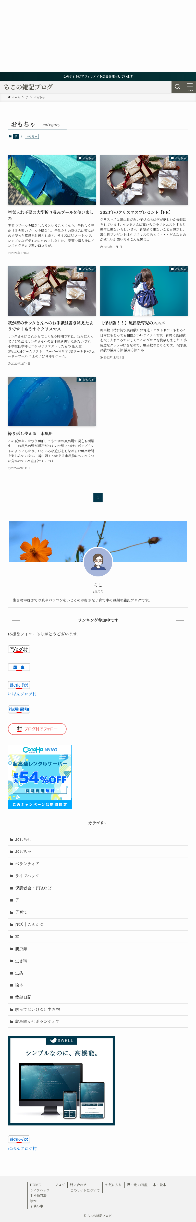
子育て (21, 912)
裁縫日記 (23, 997)
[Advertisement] (98, 36)
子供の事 (36, 1206)
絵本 (19, 985)
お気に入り (113, 1184)
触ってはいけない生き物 (37, 1009)
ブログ (60, 1184)
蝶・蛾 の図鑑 (137, 1184)
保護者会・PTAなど (33, 888)
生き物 (21, 961)
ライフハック (27, 876)
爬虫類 (21, 949)
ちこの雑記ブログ (28, 87)
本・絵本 (159, 1184)
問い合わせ (78, 1184)
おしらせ (23, 839)
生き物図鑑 (38, 1195)
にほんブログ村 (22, 694)
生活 (19, 973)
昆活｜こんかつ (29, 924)
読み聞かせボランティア (37, 1021)
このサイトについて (85, 1190)
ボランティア (27, 864)
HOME (35, 1184)
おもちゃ (23, 851)
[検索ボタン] (178, 87)
